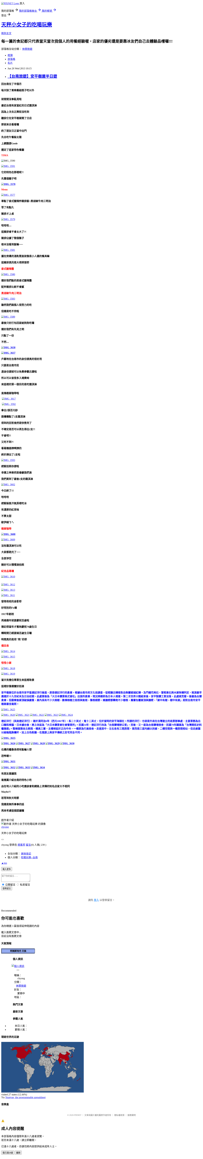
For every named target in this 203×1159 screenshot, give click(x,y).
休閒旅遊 (27, 49)
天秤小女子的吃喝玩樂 (26, 24)
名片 (10, 63)
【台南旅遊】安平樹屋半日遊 (32, 76)
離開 (18, 1153)
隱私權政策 (119, 1115)
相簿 (10, 55)
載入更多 (7, 869)
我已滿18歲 (8, 1153)
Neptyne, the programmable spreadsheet (25, 1097)
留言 (28, 844)
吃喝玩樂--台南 (29, 857)
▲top (4, 863)
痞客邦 (21, 844)
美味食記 (26, 853)
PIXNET (77, 1115)
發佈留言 (7, 888)
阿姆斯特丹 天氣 (18, 951)
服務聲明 (132, 1115)
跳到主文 (6, 33)
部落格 (11, 59)
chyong (5, 827)
